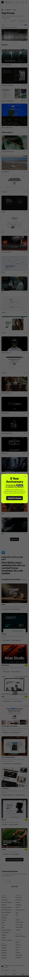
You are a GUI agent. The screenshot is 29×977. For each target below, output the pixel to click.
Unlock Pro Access (14, 498)
